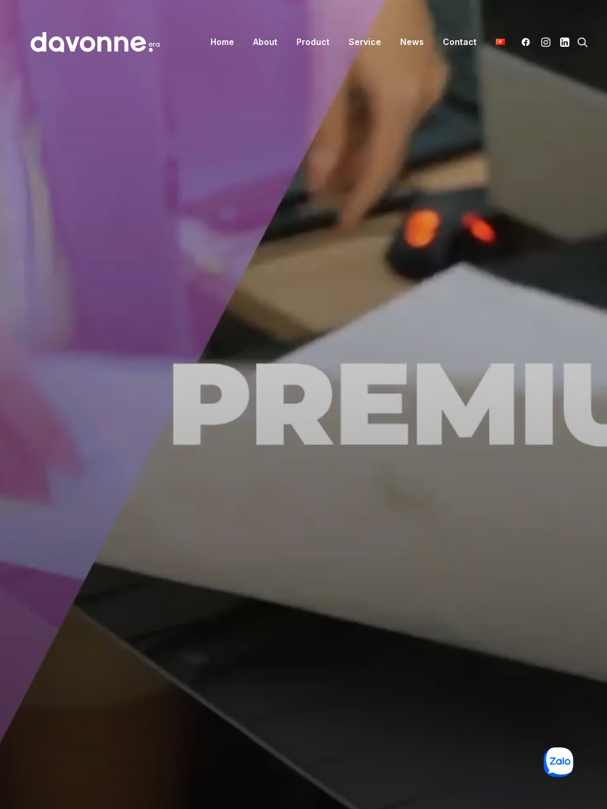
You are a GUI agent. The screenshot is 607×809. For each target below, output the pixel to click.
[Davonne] (95, 42)
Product (313, 42)
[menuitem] (222, 42)
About (265, 42)
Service (365, 42)
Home (222, 42)
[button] (527, 42)
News (412, 42)
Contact (460, 42)
